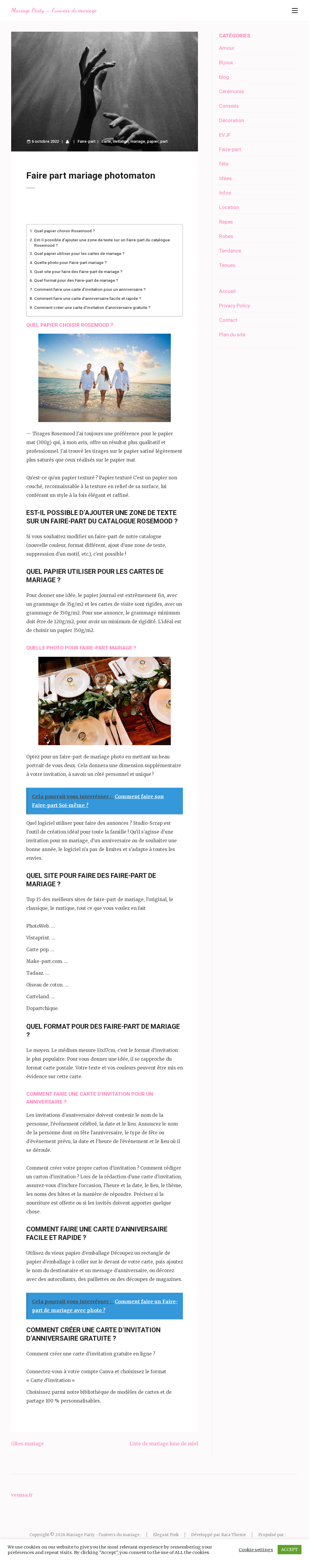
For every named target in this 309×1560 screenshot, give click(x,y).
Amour (226, 48)
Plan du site (232, 335)
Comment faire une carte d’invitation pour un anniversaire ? (90, 289)
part (163, 141)
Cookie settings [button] (256, 1549)
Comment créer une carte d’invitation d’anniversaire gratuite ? (92, 307)
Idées (225, 178)
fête (223, 164)
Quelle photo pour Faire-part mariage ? (70, 262)
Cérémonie (231, 91)
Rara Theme (233, 1534)
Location (229, 207)
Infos (225, 193)
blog (224, 77)
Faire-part (86, 141)
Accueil (227, 291)
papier (152, 141)
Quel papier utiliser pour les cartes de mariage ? (79, 253)
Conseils (229, 106)
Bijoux (226, 62)
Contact (228, 320)
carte (106, 141)
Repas (226, 222)
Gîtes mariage (27, 1444)
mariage (137, 141)
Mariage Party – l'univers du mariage (53, 10)
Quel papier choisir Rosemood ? (64, 230)
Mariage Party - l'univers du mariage (103, 1534)
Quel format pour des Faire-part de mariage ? (76, 280)
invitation (121, 141)
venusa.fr (22, 1495)
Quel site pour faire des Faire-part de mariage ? (78, 271)
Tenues (227, 265)
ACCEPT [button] (289, 1549)
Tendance (230, 251)
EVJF (225, 135)
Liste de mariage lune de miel (163, 1444)
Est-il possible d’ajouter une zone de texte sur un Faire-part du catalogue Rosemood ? (102, 242)
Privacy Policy (234, 306)
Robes (226, 236)
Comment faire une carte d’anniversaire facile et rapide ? (87, 298)
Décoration (231, 120)
